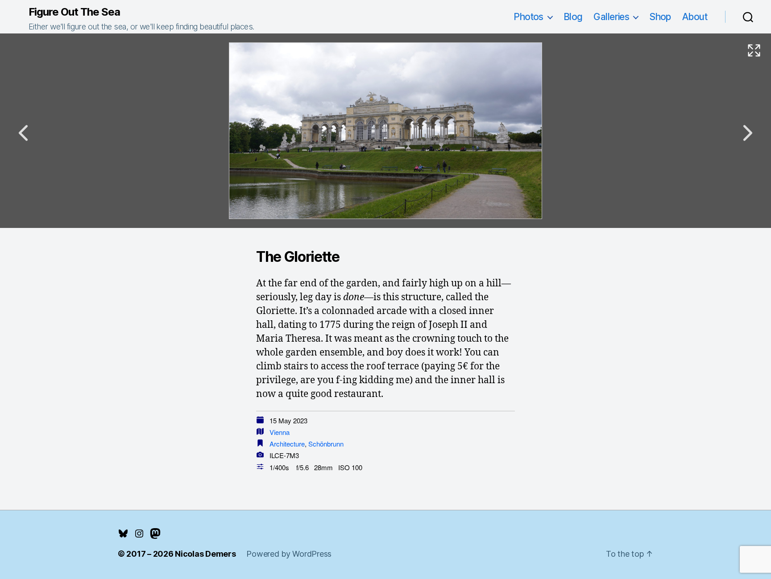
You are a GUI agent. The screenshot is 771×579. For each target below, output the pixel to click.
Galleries (611, 16)
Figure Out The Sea (74, 12)
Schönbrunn (326, 443)
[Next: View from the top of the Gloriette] (748, 133)
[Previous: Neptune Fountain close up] (23, 133)
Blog (573, 16)
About (694, 16)
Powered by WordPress (289, 553)
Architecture (287, 443)
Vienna (279, 432)
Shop (660, 16)
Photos (528, 16)
